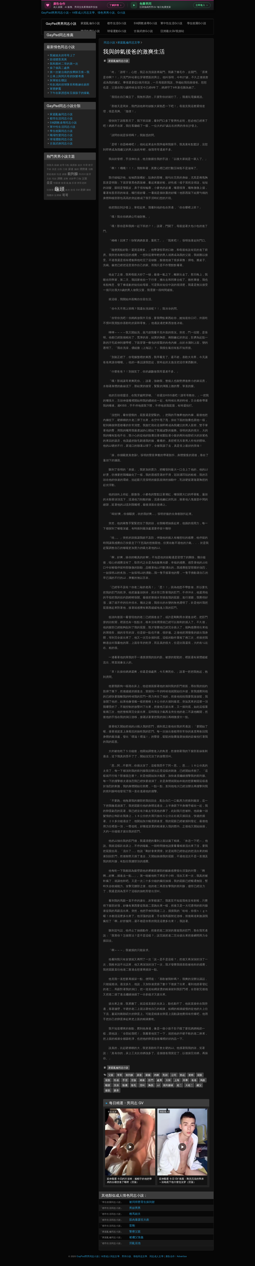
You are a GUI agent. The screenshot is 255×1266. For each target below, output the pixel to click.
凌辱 (62, 165)
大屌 (168, 1080)
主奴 (49, 178)
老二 (179, 1085)
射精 (191, 1075)
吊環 (85, 165)
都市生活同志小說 (111, 1208)
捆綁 (76, 169)
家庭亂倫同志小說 (118, 60)
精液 (142, 1080)
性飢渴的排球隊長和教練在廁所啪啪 (72, 84)
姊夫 (67, 189)
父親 (110, 1075)
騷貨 (107, 1085)
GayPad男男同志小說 (61, 23)
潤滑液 (84, 169)
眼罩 (88, 174)
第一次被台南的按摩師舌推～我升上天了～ (77, 72)
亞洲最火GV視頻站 (172, 31)
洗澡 (116, 1085)
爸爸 (194, 1080)
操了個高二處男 (60, 68)
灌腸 (147, 1075)
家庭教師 (51, 174)
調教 (60, 178)
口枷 (78, 178)
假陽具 (50, 165)
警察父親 (135, 1231)
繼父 (199, 1085)
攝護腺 (73, 165)
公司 (173, 1075)
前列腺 (129, 1075)
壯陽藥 (50, 189)
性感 (116, 1080)
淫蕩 (133, 1080)
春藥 (63, 182)
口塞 (65, 169)
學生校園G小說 (196, 23)
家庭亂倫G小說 (90, 23)
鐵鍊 (56, 165)
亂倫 (68, 182)
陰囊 (125, 1085)
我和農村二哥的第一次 (64, 64)
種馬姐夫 (135, 1214)
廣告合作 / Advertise (176, 1256)
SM (78, 189)
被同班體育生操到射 (142, 1202)
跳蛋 (54, 169)
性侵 (59, 174)
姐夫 (80, 165)
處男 (159, 1080)
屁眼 (199, 1075)
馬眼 (202, 1080)
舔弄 (116, 1090)
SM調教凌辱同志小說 (63, 122)
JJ (158, 1085)
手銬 (49, 169)
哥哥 (119, 1075)
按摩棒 (57, 195)
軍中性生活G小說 (171, 23)
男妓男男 (135, 1208)
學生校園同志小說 (111, 1202)
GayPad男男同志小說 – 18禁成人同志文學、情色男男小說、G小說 (83, 12)
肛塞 (74, 182)
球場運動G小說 (116, 31)
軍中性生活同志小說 (62, 127)
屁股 (107, 1080)
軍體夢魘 (55, 89)
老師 (83, 189)
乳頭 (165, 1075)
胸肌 (150, 1085)
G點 (67, 165)
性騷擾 (56, 182)
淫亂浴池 (135, 1243)
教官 (90, 165)
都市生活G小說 (116, 23)
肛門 (150, 1080)
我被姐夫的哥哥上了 (62, 55)
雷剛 (132, 1225)
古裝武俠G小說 (143, 31)
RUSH (82, 174)
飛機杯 (50, 195)
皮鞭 (65, 178)
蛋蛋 (50, 182)
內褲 (156, 1075)
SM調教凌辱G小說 (145, 23)
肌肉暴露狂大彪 (139, 1220)
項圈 (90, 169)
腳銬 (88, 189)
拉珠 (59, 169)
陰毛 (133, 1085)
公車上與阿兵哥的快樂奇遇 (67, 76)
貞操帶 (72, 178)
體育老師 (81, 182)
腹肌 (107, 1090)
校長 (73, 189)
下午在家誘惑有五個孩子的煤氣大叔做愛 (75, 93)
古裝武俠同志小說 (61, 143)
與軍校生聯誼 (58, 80)
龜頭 (59, 188)
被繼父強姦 (136, 1237)
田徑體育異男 (58, 59)
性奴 (54, 178)
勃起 (182, 1075)
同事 (185, 1080)
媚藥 (64, 174)
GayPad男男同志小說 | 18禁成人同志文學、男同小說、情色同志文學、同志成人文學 (119, 1256)
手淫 (125, 1080)
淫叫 (142, 1085)
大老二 (189, 1085)
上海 (176, 1080)
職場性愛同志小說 (61, 135)
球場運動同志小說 (61, 139)
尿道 (139, 1075)
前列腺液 (168, 1085)
